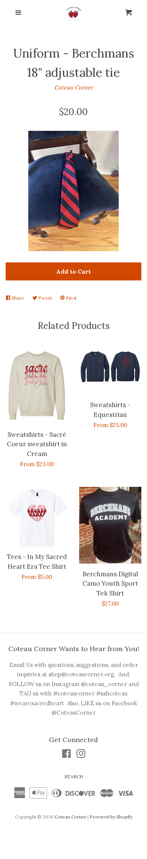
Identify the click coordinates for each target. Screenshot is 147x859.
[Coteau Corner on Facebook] (66, 755)
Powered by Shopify (111, 817)
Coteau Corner (73, 87)
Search (73, 776)
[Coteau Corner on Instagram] (81, 755)
